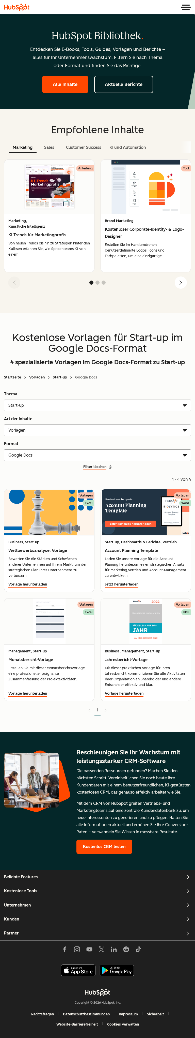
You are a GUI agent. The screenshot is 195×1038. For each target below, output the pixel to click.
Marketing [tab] (22, 147)
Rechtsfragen (42, 1014)
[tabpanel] (97, 226)
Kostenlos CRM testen (104, 846)
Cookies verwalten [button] (123, 1024)
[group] (49, 215)
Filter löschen (94, 467)
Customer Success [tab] (83, 147)
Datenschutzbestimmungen (86, 1014)
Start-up (60, 377)
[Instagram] (77, 950)
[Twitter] (101, 950)
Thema (10, 393)
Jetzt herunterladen (121, 584)
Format (11, 443)
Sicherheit (155, 1014)
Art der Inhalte (18, 418)
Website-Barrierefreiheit (77, 1024)
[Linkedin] (114, 950)
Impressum (128, 1014)
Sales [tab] (49, 147)
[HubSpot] (16, 7)
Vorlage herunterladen (27, 584)
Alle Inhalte (65, 84)
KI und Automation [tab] (127, 147)
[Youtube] (89, 950)
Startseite (12, 377)
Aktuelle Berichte (123, 84)
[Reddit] (126, 950)
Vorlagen (37, 377)
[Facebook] (65, 950)
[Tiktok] (138, 950)
